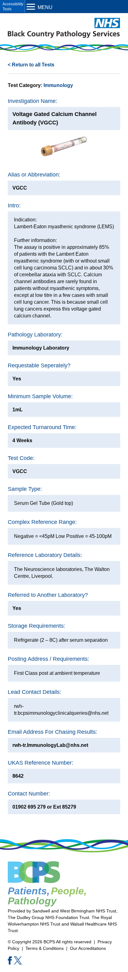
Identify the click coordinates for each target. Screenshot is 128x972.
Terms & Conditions (44, 948)
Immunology (58, 85)
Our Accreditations (88, 948)
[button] (12, 6)
